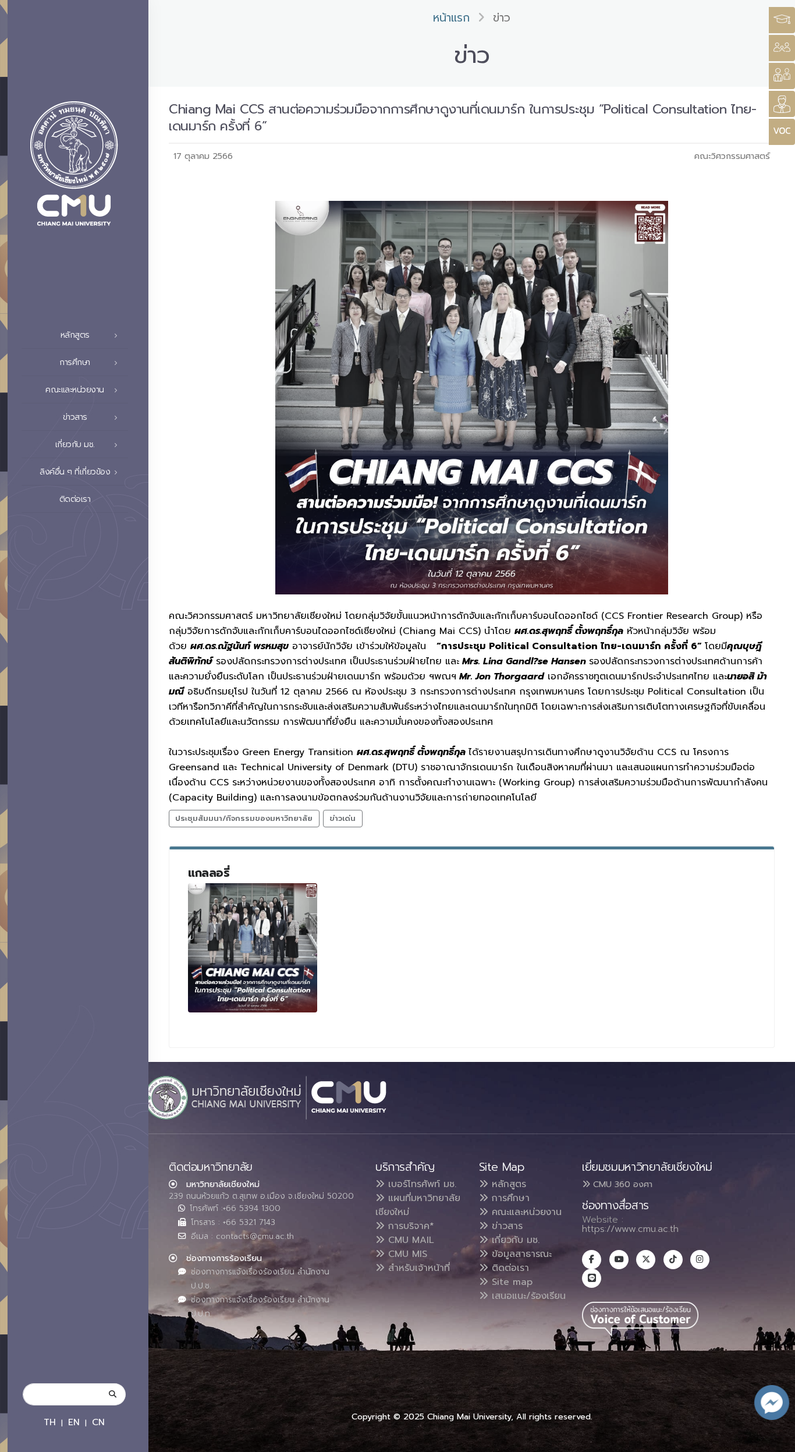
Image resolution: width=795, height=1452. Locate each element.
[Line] (591, 1278)
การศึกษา (509, 1198)
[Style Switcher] (782, 48)
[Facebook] (591, 1259)
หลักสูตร (507, 1184)
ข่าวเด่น (342, 818)
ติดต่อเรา (75, 499)
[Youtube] (619, 1259)
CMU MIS (406, 1254)
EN (74, 1422)
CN (98, 1422)
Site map (510, 1282)
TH (50, 1422)
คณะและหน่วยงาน (525, 1212)
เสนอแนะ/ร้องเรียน (527, 1296)
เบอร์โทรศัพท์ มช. (420, 1184)
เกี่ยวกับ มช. (514, 1240)
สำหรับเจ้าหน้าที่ (417, 1268)
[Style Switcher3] (782, 20)
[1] (252, 947)
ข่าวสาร (505, 1226)
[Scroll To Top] (774, 1439)
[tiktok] (673, 1259)
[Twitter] (645, 1259)
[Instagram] (699, 1259)
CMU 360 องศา (621, 1184)
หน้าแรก (451, 17)
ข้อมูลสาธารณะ (520, 1254)
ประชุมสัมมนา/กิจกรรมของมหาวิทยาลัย (244, 818)
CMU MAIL (409, 1240)
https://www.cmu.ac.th (630, 1229)
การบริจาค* (409, 1226)
